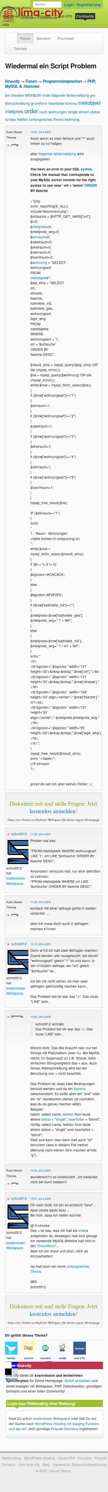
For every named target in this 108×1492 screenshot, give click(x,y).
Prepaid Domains (64, 1428)
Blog (45, 1464)
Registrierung (88, 4)
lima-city (12, 81)
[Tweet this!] (13, 1359)
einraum (33, 94)
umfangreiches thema (46, 119)
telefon (22, 119)
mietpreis (14, 111)
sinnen (84, 111)
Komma (80, 1088)
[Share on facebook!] (81, 1359)
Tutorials (20, 48)
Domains (44, 16)
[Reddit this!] (64, 1359)
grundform (39, 103)
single (73, 111)
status (95, 111)
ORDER (90, 185)
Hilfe (5, 24)
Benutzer (44, 38)
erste (46, 95)
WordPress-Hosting (17, 16)
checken (17, 95)
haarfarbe (56, 103)
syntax (10, 119)
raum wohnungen (53, 111)
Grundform (46, 1245)
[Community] (13, 35)
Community (85, 16)
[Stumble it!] (47, 1359)
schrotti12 (19, 833)
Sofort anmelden (78, 1380)
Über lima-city (29, 1464)
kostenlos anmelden (53, 811)
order (31, 110)
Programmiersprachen (62, 81)
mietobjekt (89, 102)
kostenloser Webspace (20, 7)
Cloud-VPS (63, 16)
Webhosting (11, 1457)
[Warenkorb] (13, 22)
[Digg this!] (30, 1359)
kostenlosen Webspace (15, 881)
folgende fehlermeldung (70, 95)
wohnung (72, 119)
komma (71, 103)
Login (69, 4)
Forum (25, 38)
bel (7, 95)
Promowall (66, 38)
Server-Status (60, 1470)
